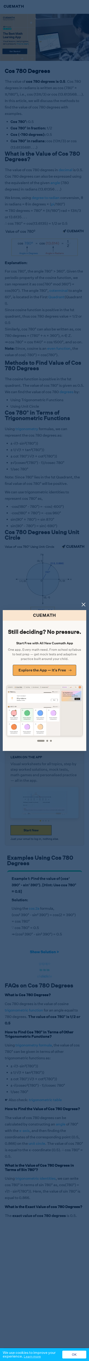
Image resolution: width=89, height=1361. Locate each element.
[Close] (83, 604)
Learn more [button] (32, 1356)
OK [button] (74, 1354)
